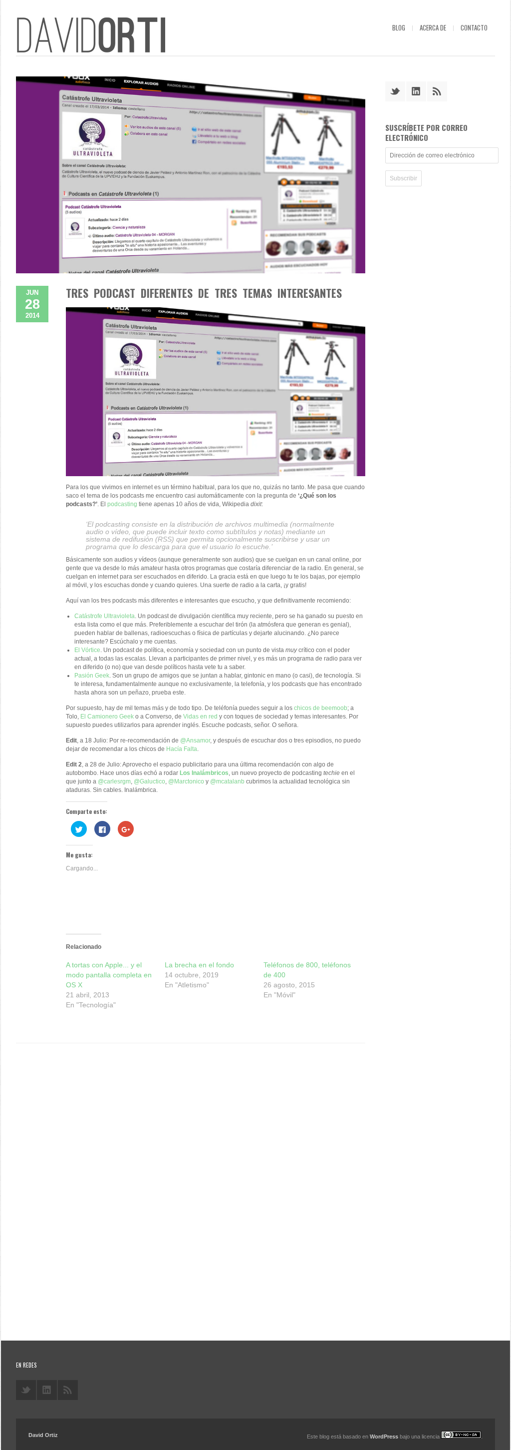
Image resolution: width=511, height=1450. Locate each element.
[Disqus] (190, 1188)
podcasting (122, 504)
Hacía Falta (181, 748)
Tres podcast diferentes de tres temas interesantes (204, 293)
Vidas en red (200, 716)
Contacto (474, 27)
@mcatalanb (227, 781)
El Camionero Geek (107, 716)
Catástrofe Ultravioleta (104, 616)
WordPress (384, 1437)
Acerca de (433, 27)
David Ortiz (43, 1435)
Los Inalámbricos (204, 772)
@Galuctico (149, 781)
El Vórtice (87, 650)
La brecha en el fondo (199, 965)
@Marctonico (186, 781)
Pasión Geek (91, 675)
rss (437, 91)
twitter (395, 91)
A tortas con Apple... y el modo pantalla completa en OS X (109, 975)
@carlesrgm (114, 781)
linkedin (416, 91)
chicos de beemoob (320, 708)
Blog (398, 27)
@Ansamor (195, 740)
